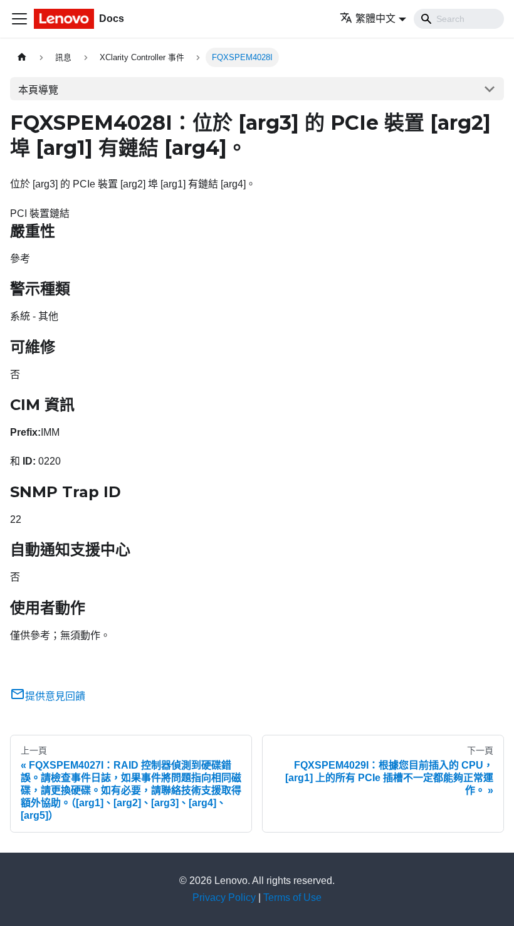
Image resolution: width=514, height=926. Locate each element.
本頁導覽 (38, 90)
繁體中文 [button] (375, 18)
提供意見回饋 (55, 696)
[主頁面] (22, 57)
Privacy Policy (224, 897)
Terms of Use (292, 897)
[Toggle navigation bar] (19, 18)
